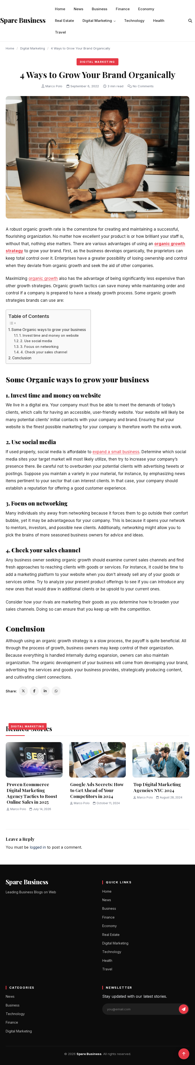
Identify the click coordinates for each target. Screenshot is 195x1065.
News (78, 9)
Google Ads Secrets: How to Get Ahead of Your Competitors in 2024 (96, 790)
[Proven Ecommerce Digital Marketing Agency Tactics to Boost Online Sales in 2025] (34, 760)
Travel (60, 32)
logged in (38, 847)
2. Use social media (36, 341)
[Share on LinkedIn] (45, 690)
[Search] (190, 20)
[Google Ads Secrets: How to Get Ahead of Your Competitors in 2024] (97, 760)
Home (60, 9)
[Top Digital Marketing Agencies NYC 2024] (160, 760)
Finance (123, 9)
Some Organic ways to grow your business (48, 329)
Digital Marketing (97, 20)
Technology (134, 20)
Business (99, 9)
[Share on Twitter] (23, 690)
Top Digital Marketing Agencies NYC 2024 (157, 787)
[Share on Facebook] (34, 690)
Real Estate (64, 20)
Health (158, 20)
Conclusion (21, 358)
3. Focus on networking (39, 347)
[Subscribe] (183, 1009)
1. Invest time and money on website (49, 335)
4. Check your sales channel (43, 352)
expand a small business (116, 451)
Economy (146, 9)
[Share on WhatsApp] (56, 690)
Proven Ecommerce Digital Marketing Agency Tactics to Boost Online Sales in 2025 (32, 793)
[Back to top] (183, 1053)
